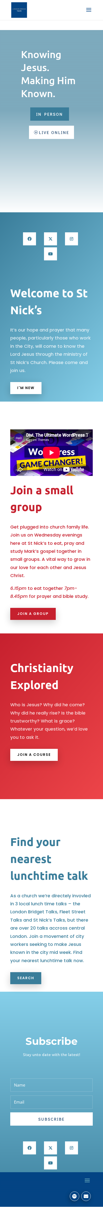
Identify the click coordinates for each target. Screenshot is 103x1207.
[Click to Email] (86, 1196)
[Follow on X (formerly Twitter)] (50, 238)
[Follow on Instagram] (71, 238)
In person (49, 114)
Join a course (34, 754)
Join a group (33, 613)
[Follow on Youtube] (50, 253)
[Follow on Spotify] (74, 1196)
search (25, 977)
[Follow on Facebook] (29, 238)
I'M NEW (25, 387)
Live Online (54, 132)
